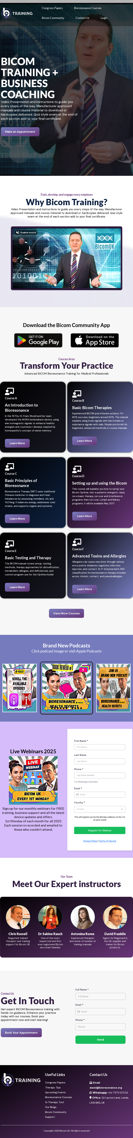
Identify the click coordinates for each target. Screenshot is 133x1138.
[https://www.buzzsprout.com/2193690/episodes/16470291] (66, 688)
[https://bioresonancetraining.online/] (22, 1079)
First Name (81, 741)
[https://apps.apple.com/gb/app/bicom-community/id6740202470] (95, 340)
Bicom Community (53, 18)
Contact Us (82, 18)
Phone (78, 769)
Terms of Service (107, 841)
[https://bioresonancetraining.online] (17, 13)
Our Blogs (50, 1107)
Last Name (80, 755)
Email (78, 788)
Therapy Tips (53, 1087)
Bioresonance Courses (88, 8)
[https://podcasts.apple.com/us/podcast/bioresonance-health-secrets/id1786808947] (19, 688)
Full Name (82, 989)
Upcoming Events (55, 1092)
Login (104, 18)
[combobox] (99, 809)
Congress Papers (52, 8)
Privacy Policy (90, 841)
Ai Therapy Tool (54, 1102)
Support (50, 1117)
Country (79, 802)
